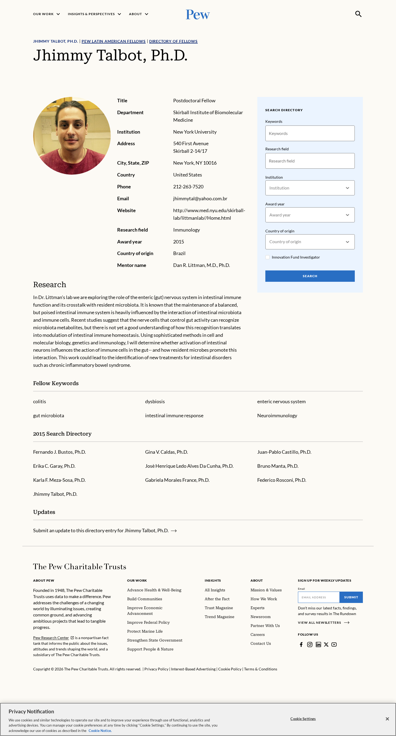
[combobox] (269, 188)
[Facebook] (301, 644)
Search (310, 276)
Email (301, 588)
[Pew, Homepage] (198, 13)
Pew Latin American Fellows (114, 41)
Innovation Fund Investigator (296, 257)
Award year (275, 204)
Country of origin (279, 231)
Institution (274, 177)
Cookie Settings (303, 719)
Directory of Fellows (173, 41)
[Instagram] (310, 644)
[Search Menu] (358, 14)
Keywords (273, 121)
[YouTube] (334, 644)
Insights (213, 580)
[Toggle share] (359, 93)
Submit (351, 597)
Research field (277, 149)
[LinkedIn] (318, 644)
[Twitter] (326, 644)
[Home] (79, 566)
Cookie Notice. (100, 730)
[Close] (387, 719)
